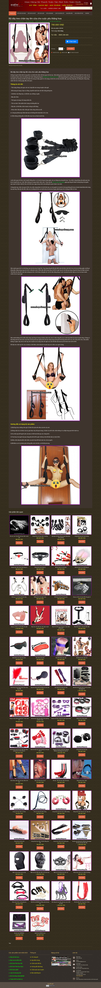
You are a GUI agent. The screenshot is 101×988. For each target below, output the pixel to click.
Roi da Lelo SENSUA (19, 933)
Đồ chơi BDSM (49, 13)
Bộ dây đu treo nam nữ (81, 657)
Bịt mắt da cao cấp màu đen (19, 657)
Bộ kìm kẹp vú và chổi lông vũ (82, 567)
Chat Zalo (72, 41)
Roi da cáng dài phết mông (40, 811)
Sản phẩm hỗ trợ (79, 13)
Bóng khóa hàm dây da (40, 567)
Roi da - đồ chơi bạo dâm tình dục (61, 780)
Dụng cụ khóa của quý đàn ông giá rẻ (82, 597)
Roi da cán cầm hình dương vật (61, 841)
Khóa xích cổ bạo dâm (82, 718)
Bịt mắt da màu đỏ (40, 657)
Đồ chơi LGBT (41, 13)
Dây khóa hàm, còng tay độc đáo (82, 626)
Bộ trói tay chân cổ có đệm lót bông (82, 872)
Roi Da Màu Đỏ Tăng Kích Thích (81, 902)
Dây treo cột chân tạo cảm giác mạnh (40, 626)
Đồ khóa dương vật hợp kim (61, 597)
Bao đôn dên (69, 13)
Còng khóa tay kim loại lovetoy (82, 536)
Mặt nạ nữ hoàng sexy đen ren (61, 872)
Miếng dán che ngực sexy (40, 597)
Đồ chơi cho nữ (32, 13)
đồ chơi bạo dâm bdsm (58, 182)
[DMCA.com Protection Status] (50, 986)
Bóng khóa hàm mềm (82, 780)
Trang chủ (12, 13)
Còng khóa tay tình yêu (81, 749)
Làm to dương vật (59, 13)
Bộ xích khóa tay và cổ (40, 780)
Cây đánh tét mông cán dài (61, 687)
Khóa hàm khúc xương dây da (19, 902)
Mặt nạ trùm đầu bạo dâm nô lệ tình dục (40, 872)
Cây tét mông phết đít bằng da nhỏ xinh (40, 687)
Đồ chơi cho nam (21, 13)
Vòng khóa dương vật (19, 841)
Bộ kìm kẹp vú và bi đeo (61, 567)
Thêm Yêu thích (56, 52)
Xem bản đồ (79, 975)
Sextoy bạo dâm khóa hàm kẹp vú (19, 567)
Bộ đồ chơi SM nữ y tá (40, 933)
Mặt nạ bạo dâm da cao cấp (19, 872)
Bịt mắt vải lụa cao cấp (61, 657)
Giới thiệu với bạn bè (74, 52)
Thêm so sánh (64, 52)
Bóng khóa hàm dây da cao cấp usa (81, 811)
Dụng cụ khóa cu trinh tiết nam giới (19, 626)
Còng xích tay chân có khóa (19, 811)
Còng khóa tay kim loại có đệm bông (61, 811)
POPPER (87, 13)
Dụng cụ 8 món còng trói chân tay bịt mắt (61, 718)
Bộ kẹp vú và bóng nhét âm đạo (19, 597)
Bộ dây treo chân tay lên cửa (50, 77)
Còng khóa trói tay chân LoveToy (40, 536)
